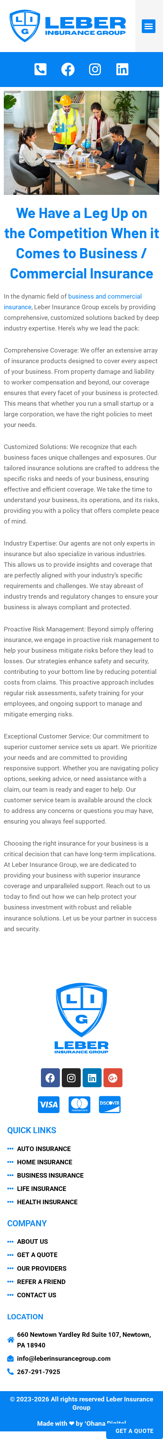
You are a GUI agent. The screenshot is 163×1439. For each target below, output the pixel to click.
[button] (148, 26)
